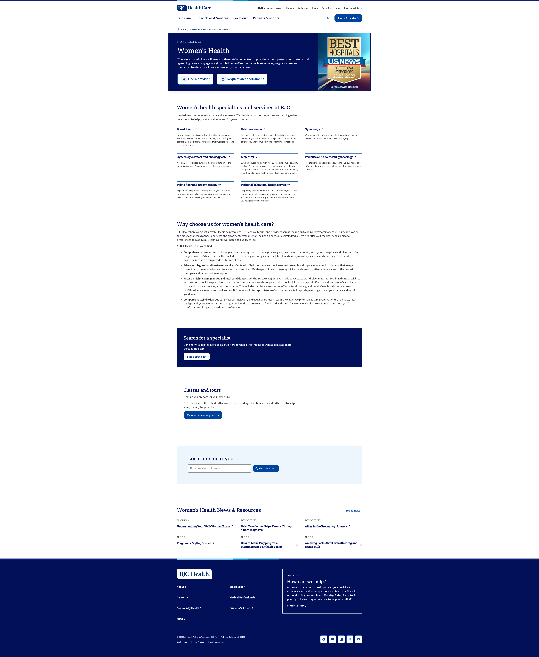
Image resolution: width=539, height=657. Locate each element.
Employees (236, 586)
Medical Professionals (242, 597)
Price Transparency (216, 642)
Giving (315, 7)
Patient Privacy (197, 642)
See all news (353, 510)
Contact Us (302, 7)
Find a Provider (347, 18)
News (337, 7)
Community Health (188, 608)
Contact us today (295, 605)
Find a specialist (196, 356)
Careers (290, 7)
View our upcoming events (203, 415)
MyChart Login (265, 7)
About (279, 7)
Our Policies (182, 642)
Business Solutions (240, 608)
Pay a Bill (326, 7)
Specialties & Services (200, 29)
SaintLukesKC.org (353, 7)
